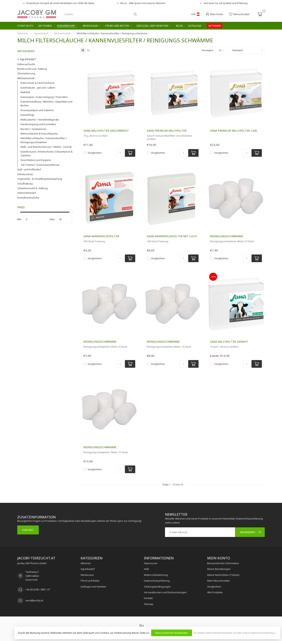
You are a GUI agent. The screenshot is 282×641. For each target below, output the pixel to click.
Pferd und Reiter (117, 25)
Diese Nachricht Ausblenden (171, 632)
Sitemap (148, 604)
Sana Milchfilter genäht (229, 341)
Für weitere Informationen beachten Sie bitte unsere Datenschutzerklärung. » (235, 632)
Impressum (150, 563)
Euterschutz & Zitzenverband (37, 83)
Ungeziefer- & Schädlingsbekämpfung (39, 179)
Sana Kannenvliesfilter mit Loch (172, 236)
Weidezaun (90, 25)
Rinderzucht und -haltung (32, 69)
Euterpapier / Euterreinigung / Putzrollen (44, 97)
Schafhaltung (25, 183)
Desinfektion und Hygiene (36, 160)
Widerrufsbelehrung (156, 575)
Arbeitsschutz (25, 174)
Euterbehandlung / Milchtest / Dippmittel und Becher (46, 103)
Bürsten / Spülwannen (33, 129)
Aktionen (45, 25)
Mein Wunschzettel (218, 580)
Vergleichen (95, 152)
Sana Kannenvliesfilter (101, 236)
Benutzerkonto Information (223, 563)
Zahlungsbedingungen (157, 586)
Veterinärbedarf (26, 193)
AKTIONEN (214, 25)
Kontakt (28, 530)
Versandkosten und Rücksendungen (165, 592)
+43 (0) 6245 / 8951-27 (37, 589)
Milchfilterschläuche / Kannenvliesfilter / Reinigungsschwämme (112, 33)
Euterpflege (27, 115)
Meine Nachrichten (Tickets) (223, 575)
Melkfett (25, 92)
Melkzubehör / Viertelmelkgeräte (40, 119)
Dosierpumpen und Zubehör (37, 110)
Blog (179, 25)
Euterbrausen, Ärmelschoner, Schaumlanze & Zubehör (47, 153)
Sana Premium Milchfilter (166, 130)
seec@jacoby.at (34, 600)
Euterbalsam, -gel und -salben (38, 87)
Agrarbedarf (66, 25)
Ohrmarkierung (26, 73)
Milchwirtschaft (62, 33)
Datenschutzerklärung (157, 580)
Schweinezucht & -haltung (32, 188)
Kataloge (194, 25)
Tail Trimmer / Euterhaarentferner (40, 165)
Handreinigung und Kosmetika (38, 124)
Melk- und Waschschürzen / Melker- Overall (46, 147)
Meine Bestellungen (219, 569)
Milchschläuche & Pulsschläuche (39, 133)
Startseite (25, 25)
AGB (146, 569)
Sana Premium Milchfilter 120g (233, 130)
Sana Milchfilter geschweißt (106, 130)
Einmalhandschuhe (28, 197)
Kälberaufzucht (26, 64)
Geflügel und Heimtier (152, 25)
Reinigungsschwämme (226, 236)
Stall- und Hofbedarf (29, 169)
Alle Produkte (215, 592)
